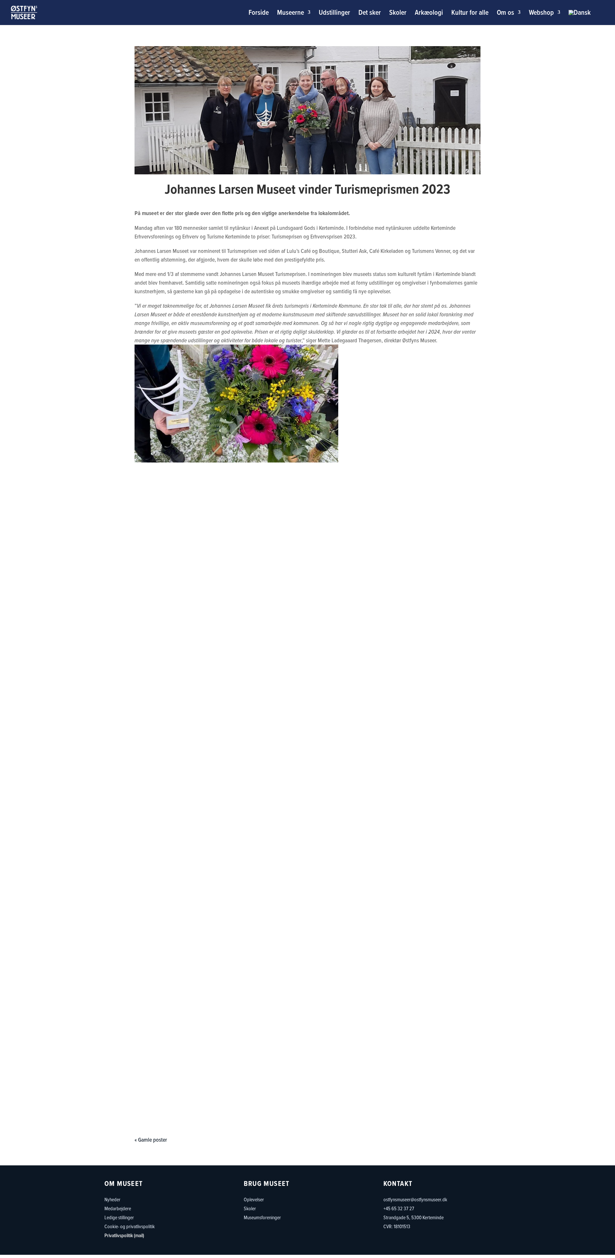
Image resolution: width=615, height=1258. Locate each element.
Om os (505, 13)
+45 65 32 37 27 (398, 1208)
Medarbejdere (117, 1208)
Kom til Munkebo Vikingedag (307, 1081)
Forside (259, 13)
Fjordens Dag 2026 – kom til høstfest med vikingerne (307, 719)
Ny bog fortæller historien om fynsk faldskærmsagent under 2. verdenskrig (307, 1004)
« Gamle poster (151, 1140)
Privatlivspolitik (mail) (124, 1235)
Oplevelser (254, 1199)
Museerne (290, 13)
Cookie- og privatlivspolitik (129, 1226)
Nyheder (112, 1199)
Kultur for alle (469, 13)
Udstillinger (334, 13)
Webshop (541, 13)
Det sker (369, 13)
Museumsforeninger (262, 1217)
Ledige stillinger (119, 1217)
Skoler (397, 13)
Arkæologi (429, 13)
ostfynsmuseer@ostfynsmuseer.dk (415, 1199)
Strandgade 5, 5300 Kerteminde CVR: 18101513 (413, 1222)
